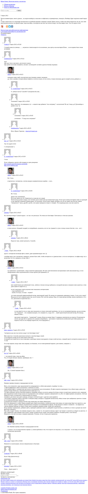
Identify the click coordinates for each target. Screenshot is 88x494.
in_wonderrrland (15, 88)
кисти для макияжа (32, 481)
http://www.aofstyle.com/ (11, 165)
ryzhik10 (6, 44)
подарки (3, 483)
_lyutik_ (6, 250)
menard (27, 480)
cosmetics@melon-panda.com (9, 488)
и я (15, 481)
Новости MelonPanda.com (11, 7)
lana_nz (6, 141)
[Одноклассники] (7, 26)
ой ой (71, 481)
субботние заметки (56, 483)
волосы (81, 480)
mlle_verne (7, 380)
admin (9, 74)
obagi (30, 480)
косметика (40, 481)
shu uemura (39, 480)
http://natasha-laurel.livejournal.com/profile (15, 164)
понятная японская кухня (11, 483)
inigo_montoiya (8, 330)
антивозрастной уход (61, 480)
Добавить (3, 34)
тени (63, 483)
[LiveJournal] (5, 26)
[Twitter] (10, 26)
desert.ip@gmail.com (31, 131)
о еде (68, 481)
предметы (21, 483)
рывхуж (49, 483)
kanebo (8, 480)
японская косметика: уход (7, 484)
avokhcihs (7, 453)
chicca (4, 480)
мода (56, 481)
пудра (32, 483)
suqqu (43, 480)
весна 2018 (76, 480)
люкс (44, 481)
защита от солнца (9, 481)
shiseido (34, 480)
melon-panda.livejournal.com (8, 489)
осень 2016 (76, 481)
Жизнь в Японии (9, 6)
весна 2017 (70, 480)
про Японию (27, 483)
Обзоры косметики (9, 4)
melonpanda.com (5, 478)
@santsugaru (4, 491)
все (2, 480)
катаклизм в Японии (21, 481)
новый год (60, 481)
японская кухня (18, 484)
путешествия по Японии (40, 483)
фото (65, 483)
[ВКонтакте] (12, 26)
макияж (53, 481)
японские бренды (27, 484)
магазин (48, 481)
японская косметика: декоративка (75, 483)
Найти (19, 10)
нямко (65, 481)
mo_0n (6, 353)
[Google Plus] (2, 26)
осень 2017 (82, 481)
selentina (6, 212)
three (46, 480)
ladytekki (6, 466)
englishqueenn (8, 58)
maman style (13, 480)
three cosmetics (52, 480)
